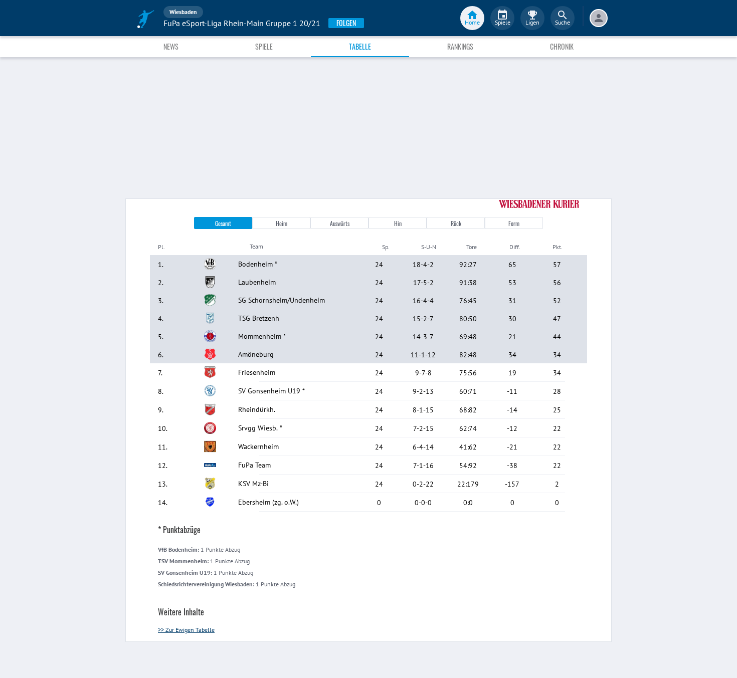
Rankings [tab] (460, 46)
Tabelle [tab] (360, 46)
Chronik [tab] (562, 46)
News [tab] (170, 46)
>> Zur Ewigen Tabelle (186, 629)
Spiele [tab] (264, 46)
